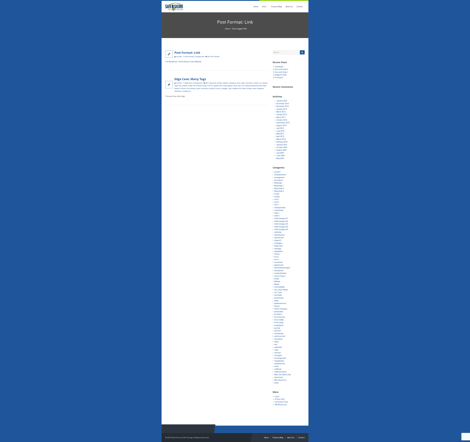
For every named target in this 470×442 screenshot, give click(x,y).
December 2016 (282, 104)
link (208, 56)
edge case (177, 86)
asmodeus (278, 180)
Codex (243, 83)
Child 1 (276, 213)
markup (247, 86)
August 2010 (281, 125)
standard (211, 88)
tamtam (277, 353)
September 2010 (283, 123)
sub (275, 344)
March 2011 (281, 117)
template (235, 88)
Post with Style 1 (281, 72)
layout (235, 86)
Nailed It (177, 88)
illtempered (278, 271)
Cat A (276, 199)
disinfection (279, 238)
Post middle (279, 320)
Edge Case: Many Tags (190, 79)
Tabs (276, 350)
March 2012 (281, 112)
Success (218, 88)
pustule (277, 328)
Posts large (278, 322)
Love (242, 86)
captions (225, 83)
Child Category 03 (281, 224)
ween (276, 366)
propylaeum (279, 325)
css (260, 83)
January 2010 (281, 145)
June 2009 (280, 156)
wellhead (277, 369)
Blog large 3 (278, 186)
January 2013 (281, 109)
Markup (277, 281)
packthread (278, 298)
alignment (212, 83)
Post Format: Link (187, 53)
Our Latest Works (281, 290)
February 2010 (282, 142)
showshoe (278, 339)
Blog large (278, 183)
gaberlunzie (278, 265)
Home (256, 7)
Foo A (276, 257)
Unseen (249, 88)
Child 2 (276, 216)
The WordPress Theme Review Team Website (183, 62)
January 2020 (281, 101)
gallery (216, 86)
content (255, 83)
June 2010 (280, 131)
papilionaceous (280, 303)
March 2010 (281, 139)
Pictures (183, 88)
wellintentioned (280, 372)
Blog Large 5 (279, 191)
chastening (278, 210)
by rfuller (179, 56)
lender (276, 279)
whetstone (278, 377)
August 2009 (281, 150)
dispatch (277, 240)
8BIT (207, 83)
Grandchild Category (282, 268)
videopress (260, 88)
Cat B (276, 202)
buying (276, 197)
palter (276, 301)
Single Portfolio (281, 75)
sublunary (278, 347)
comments (249, 83)
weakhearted (279, 364)
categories (232, 83)
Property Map (276, 7)
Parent (277, 306)
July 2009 (280, 153)
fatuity (277, 254)
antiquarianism (280, 175)
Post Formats (189, 56)
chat (238, 83)
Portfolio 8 (279, 78)
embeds (184, 86)
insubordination (280, 273)
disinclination (279, 235)
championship (279, 208)
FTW (208, 86)
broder (276, 194)
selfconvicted (279, 336)
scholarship (278, 333)
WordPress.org (280, 405)
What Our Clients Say (282, 375)
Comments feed (281, 402)
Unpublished (279, 361)
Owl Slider (278, 295)
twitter (244, 88)
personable (278, 312)
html (220, 86)
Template (278, 355)
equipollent (278, 251)
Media (276, 284)
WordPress (178, 91)
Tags (230, 88)
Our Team (278, 292)
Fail (194, 86)
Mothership (254, 86)
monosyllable (279, 287)
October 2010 (281, 120)
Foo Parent (278, 262)
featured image (201, 86)
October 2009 (281, 147)
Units (264, 7)
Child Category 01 (281, 218)
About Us (289, 7)
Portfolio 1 (278, 314)
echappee (278, 243)
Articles (219, 83)
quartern (277, 331)
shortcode (204, 88)
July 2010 (280, 128)
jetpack (230, 86)
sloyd (276, 342)
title (240, 88)
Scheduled (279, 67)
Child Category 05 (281, 229)
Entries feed (279, 399)
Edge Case (188, 83)
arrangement (279, 177)
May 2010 (280, 134)
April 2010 (280, 136)
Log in (277, 396)
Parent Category (280, 309)
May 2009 (280, 158)
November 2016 (282, 106)
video (254, 88)
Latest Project (280, 276)
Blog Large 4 (279, 188)
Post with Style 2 (281, 69)
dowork (264, 83)
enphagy (277, 249)
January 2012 (281, 114)
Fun (212, 86)
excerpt (190, 86)
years (276, 383)
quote (198, 88)
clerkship (277, 232)
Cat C (276, 205)
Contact (299, 7)
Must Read (262, 86)
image (225, 86)
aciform (277, 172)
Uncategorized (199, 56)
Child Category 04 (281, 227)
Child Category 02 (281, 221)
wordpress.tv (186, 91)
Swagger (224, 88)
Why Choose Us (280, 380)
